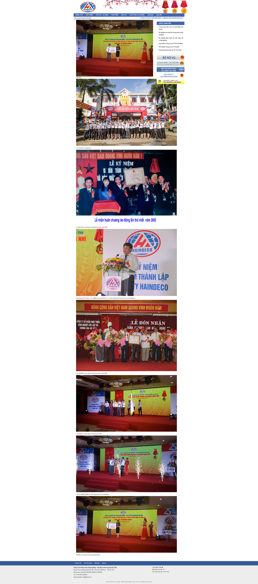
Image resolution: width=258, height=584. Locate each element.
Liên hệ (104, 563)
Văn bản (96, 563)
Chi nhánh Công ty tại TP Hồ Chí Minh (171, 43)
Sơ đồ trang (88, 563)
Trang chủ (78, 563)
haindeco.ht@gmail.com (84, 577)
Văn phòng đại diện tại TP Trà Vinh (170, 50)
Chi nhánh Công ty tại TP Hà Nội (169, 47)
